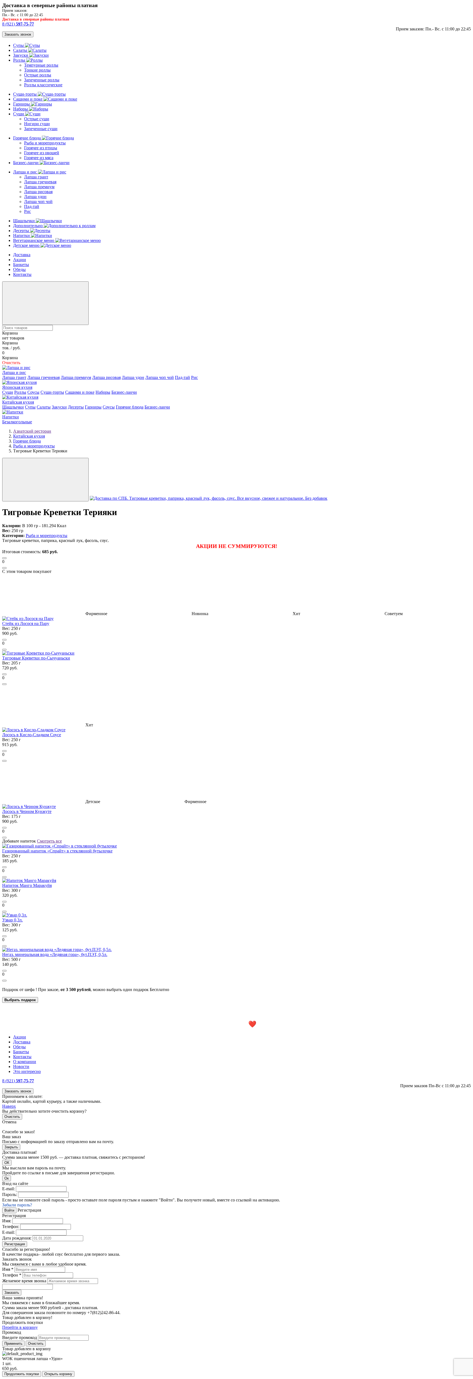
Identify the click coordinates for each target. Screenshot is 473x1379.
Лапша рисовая (38, 191)
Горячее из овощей (41, 152)
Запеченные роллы (41, 80)
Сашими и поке (28, 99)
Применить (13, 1343)
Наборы (21, 109)
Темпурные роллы (41, 65)
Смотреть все (49, 841)
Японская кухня (17, 387)
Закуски (21, 55)
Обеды (19, 269)
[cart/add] (4, 558)
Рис (27, 211)
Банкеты (21, 264)
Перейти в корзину (20, 1327)
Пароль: (9, 1194)
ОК (6, 1163)
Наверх (9, 1106)
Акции (19, 259)
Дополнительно (28, 225)
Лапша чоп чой (38, 201)
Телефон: (10, 1226)
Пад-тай (31, 206)
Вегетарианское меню (34, 240)
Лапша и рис (25, 172)
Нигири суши (37, 123)
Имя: (6, 1220)
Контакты (22, 274)
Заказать (11, 1293)
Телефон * (11, 1275)
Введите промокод (19, 1337)
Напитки (22, 235)
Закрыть (11, 1147)
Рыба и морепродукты (45, 143)
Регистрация (14, 1244)
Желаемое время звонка (24, 1280)
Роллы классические (43, 84)
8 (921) (18, 24)
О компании (24, 1061)
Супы (19, 45)
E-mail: (8, 1188)
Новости (21, 1066)
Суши (19, 114)
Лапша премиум (39, 186)
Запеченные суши (40, 128)
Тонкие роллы (37, 70)
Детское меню (27, 245)
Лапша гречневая (40, 181)
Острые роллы (37, 75)
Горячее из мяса (38, 157)
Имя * (7, 1269)
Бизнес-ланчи (26, 162)
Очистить (12, 1117)
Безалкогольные (17, 421)
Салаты (20, 50)
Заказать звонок (17, 34)
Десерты (21, 230)
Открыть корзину (58, 1374)
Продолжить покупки (21, 1374)
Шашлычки (24, 220)
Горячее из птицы (40, 147)
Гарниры (22, 104)
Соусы (33, 392)
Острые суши (36, 118)
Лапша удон (35, 196)
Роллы (19, 60)
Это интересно (27, 1071)
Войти (9, 1210)
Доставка (21, 254)
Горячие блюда (27, 138)
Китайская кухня (18, 402)
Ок (6, 1178)
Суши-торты (25, 94)
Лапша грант (36, 177)
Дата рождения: (16, 1238)
